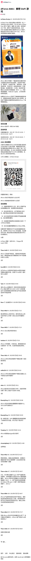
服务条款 (18, 553)
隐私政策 (25, 553)
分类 (6, 553)
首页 (2, 553)
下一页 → (3, 542)
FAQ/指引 (12, 553)
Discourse (5, 557)
